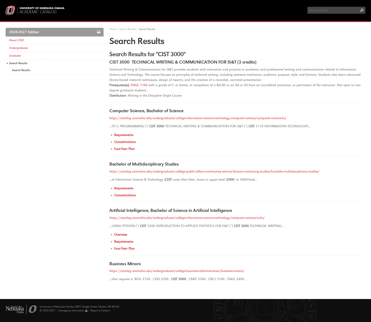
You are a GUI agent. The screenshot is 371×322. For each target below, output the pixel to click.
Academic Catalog (38, 12)
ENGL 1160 (139, 85)
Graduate (15, 55)
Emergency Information (72, 310)
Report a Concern (100, 310)
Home (112, 29)
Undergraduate (18, 48)
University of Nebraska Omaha (42, 8)
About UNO (16, 40)
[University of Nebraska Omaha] (21, 309)
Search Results (18, 63)
